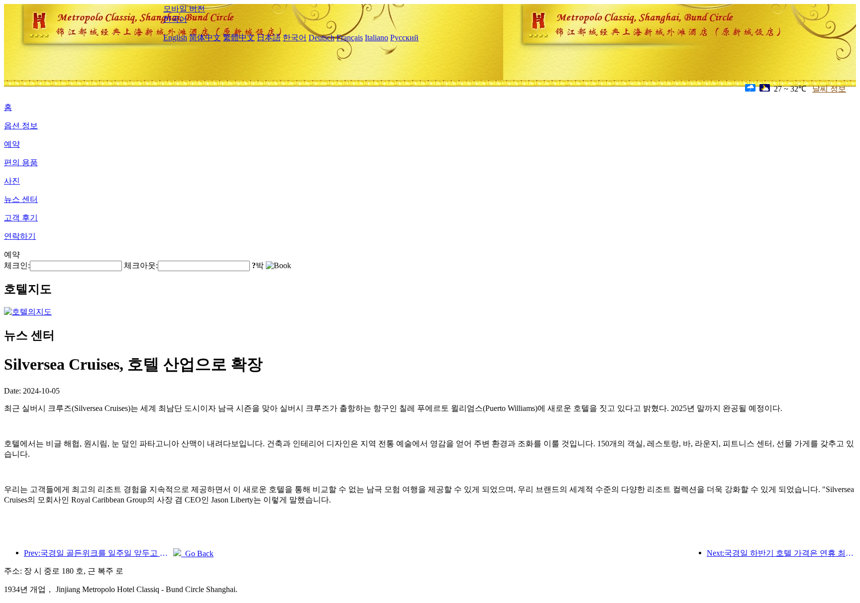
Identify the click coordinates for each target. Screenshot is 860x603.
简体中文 (205, 37)
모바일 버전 (184, 8)
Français (349, 37)
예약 (12, 144)
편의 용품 (21, 162)
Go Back (197, 553)
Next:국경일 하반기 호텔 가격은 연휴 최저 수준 (781, 553)
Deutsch (321, 37)
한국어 (175, 19)
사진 (12, 181)
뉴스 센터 (21, 199)
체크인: (17, 265)
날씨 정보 (829, 89)
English (175, 37)
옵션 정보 (21, 125)
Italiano (376, 37)
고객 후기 (21, 217)
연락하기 (20, 236)
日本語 (269, 37)
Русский (404, 37)
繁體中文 (239, 37)
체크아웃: (141, 265)
